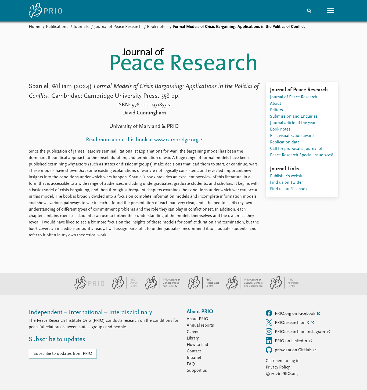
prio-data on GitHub (293, 350)
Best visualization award (292, 136)
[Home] (45, 11)
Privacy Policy (278, 367)
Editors (276, 110)
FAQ (191, 364)
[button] (330, 10)
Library (193, 338)
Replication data (285, 142)
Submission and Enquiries (294, 116)
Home (34, 27)
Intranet (194, 358)
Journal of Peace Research (118, 27)
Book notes (157, 27)
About (275, 104)
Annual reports (200, 325)
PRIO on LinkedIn (291, 341)
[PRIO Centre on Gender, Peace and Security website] (160, 288)
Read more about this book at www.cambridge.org (142, 140)
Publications (57, 27)
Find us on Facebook (288, 189)
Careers (193, 332)
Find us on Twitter (286, 182)
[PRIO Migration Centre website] (281, 288)
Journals (81, 27)
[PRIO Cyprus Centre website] (122, 288)
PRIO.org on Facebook (295, 314)
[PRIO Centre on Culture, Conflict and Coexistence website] (242, 288)
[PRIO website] (87, 288)
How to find (197, 345)
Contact (194, 351)
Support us (197, 371)
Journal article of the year (292, 123)
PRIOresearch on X (292, 323)
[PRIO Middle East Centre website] (201, 288)
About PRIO (197, 319)
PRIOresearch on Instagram (300, 332)
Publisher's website (287, 176)
